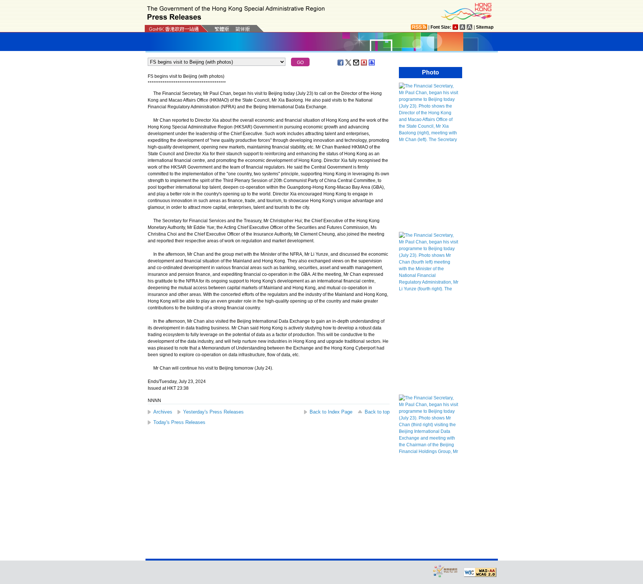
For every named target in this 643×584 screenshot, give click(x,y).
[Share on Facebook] (341, 63)
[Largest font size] (470, 27)
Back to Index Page (331, 412)
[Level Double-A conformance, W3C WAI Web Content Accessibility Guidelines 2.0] (480, 572)
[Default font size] (455, 27)
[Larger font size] (463, 27)
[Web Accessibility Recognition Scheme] (445, 570)
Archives (162, 412)
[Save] (364, 63)
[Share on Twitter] (348, 63)
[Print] (372, 63)
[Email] (356, 63)
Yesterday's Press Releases (213, 412)
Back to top (377, 412)
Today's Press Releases (179, 422)
